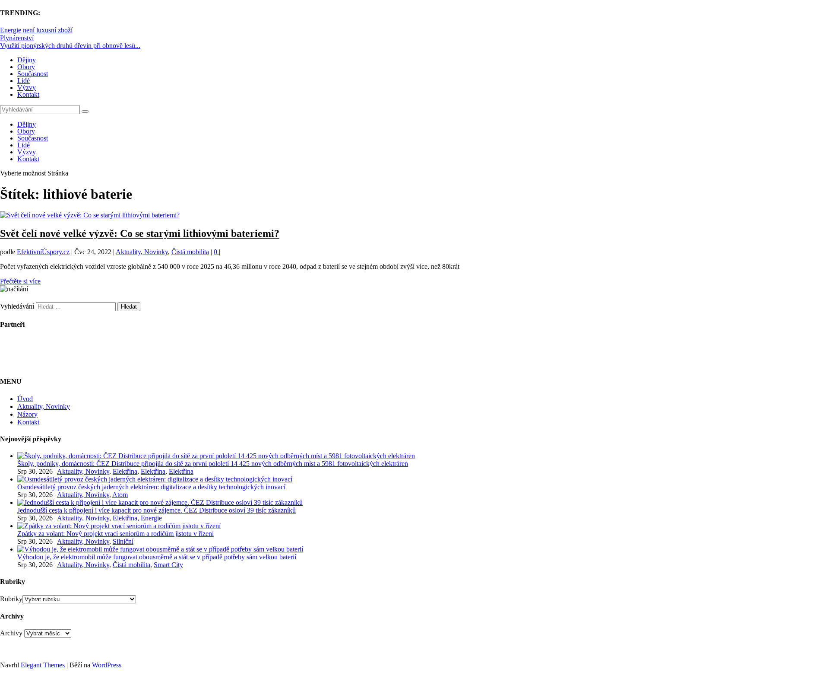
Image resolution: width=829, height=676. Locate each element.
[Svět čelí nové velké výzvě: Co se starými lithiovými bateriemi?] (90, 215)
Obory (26, 66)
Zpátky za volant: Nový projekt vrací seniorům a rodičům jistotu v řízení (115, 533)
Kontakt (28, 94)
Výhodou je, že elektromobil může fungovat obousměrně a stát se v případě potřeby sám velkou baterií (156, 557)
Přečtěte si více (20, 281)
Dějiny (26, 60)
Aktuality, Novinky (142, 251)
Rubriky (11, 599)
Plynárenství (17, 37)
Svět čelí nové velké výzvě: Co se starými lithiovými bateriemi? (139, 233)
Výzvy (26, 87)
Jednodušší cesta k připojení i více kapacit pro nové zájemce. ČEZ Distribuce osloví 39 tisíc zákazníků (156, 510)
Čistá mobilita (190, 251)
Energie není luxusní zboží (36, 30)
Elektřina (125, 471)
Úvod (25, 398)
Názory (27, 414)
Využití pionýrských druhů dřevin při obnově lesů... (70, 45)
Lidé (23, 80)
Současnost (32, 73)
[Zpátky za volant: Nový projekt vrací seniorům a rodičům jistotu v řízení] (119, 525)
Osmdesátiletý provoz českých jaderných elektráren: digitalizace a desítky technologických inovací (151, 487)
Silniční (123, 541)
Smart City (168, 564)
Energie (151, 518)
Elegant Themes (43, 665)
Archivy (11, 633)
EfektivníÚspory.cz (43, 251)
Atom (120, 494)
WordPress (106, 665)
